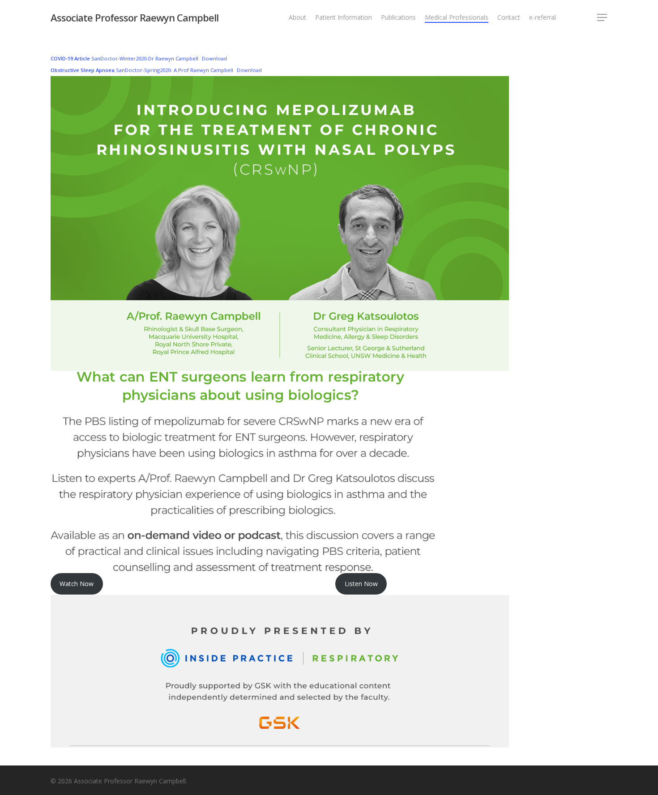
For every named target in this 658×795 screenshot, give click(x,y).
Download (214, 58)
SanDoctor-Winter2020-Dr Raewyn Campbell (124, 58)
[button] (602, 17)
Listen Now (361, 583)
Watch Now (77, 583)
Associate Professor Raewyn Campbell (134, 17)
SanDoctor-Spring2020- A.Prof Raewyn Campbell (142, 70)
